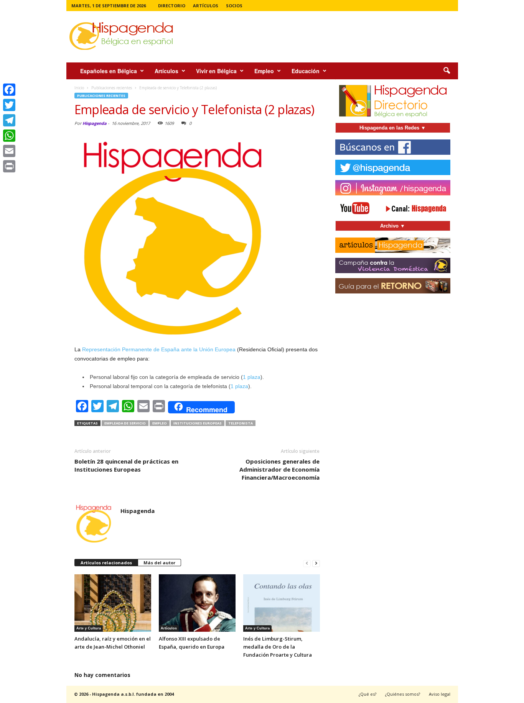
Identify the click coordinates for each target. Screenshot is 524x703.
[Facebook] (9, 89)
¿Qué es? (367, 694)
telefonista (240, 423)
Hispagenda (94, 123)
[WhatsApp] (9, 135)
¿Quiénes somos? (402, 694)
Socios (234, 5)
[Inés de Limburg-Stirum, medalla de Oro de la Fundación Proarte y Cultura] (281, 603)
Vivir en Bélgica (216, 71)
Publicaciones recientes (101, 95)
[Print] (9, 166)
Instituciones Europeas (197, 423)
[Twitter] (9, 105)
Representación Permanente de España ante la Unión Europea (159, 349)
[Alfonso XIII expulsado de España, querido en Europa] (197, 603)
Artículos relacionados (106, 562)
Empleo (264, 71)
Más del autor (159, 562)
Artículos (205, 5)
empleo (159, 423)
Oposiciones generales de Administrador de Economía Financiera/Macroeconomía (279, 469)
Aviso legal (439, 694)
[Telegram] (9, 120)
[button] (446, 70)
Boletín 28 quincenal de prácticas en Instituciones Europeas (126, 465)
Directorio (171, 5)
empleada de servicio (125, 423)
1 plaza (251, 377)
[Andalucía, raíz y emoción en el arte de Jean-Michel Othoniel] (112, 603)
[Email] (9, 151)
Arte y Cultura (88, 628)
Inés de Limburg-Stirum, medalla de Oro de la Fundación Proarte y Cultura (277, 646)
